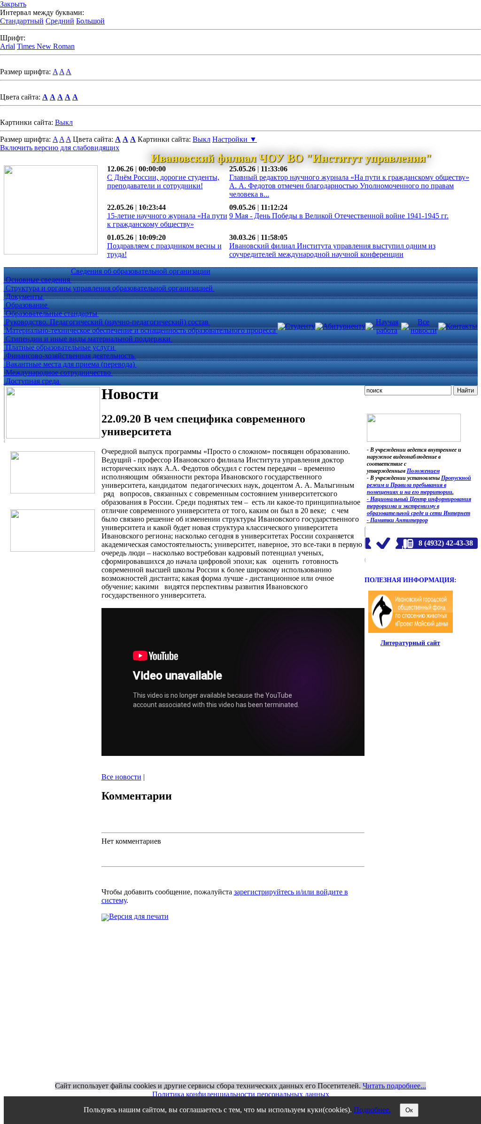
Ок (409, 1110)
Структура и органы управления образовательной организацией (109, 288)
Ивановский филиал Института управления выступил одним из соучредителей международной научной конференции (332, 250)
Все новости (424, 326)
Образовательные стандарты (51, 313)
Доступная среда (32, 381)
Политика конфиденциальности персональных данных (240, 1094)
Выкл (64, 122)
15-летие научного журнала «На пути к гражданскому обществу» (167, 220)
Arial (7, 46)
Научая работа (387, 326)
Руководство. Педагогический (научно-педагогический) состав (107, 322)
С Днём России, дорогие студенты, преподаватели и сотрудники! (163, 181)
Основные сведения (38, 280)
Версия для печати (139, 916)
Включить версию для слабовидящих (59, 148)
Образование (26, 305)
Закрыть (13, 4)
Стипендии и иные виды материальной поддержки (88, 339)
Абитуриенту (344, 326)
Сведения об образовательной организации (140, 271)
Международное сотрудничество (58, 373)
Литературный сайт (410, 643)
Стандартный (22, 21)
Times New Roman (46, 46)
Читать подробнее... (394, 1086)
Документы (24, 296)
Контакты (461, 326)
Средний (60, 21)
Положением (423, 471)
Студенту (300, 326)
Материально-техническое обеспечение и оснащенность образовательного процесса (141, 330)
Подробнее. (372, 1110)
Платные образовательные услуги (60, 347)
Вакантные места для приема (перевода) (70, 364)
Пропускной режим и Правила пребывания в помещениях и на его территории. (419, 485)
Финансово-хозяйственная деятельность (70, 356)
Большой (90, 21)
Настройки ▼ (234, 139)
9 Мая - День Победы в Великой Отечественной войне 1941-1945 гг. (339, 216)
